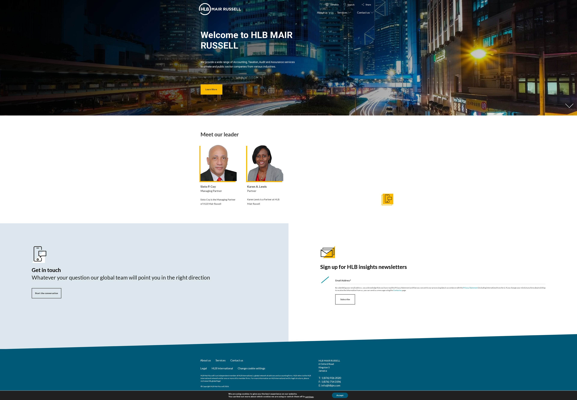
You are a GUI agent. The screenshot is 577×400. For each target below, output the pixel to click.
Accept (339, 395)
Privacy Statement (470, 288)
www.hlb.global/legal (212, 381)
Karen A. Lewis (257, 186)
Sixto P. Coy (208, 186)
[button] (369, 5)
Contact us (397, 290)
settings (309, 396)
